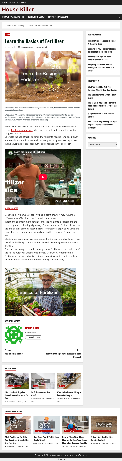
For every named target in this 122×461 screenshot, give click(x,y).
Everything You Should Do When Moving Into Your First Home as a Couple (101, 67)
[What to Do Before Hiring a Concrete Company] (69, 381)
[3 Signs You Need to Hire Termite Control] (104, 425)
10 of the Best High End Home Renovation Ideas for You (16, 395)
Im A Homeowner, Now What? (40, 394)
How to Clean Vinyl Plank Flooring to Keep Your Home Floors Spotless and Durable (102, 105)
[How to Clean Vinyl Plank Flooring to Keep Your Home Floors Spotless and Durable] (75, 425)
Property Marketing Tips (13, 16)
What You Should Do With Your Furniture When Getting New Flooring (102, 88)
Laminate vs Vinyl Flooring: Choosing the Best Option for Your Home (102, 50)
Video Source (11, 207)
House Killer (12, 47)
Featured (10, 386)
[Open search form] (119, 16)
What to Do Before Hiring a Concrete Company (69, 394)
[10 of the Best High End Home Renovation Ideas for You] (17, 381)
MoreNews (69, 455)
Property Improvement (58, 16)
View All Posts (34, 337)
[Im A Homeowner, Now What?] (43, 381)
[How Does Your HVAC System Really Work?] (46, 425)
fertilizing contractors (22, 130)
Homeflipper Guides (36, 16)
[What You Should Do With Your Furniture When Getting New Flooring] (18, 425)
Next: (63, 354)
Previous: (14, 352)
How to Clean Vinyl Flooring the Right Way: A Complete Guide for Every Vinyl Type (102, 124)
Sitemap (61, 459)
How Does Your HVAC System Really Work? (46, 438)
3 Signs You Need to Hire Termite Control (101, 438)
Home (7, 34)
